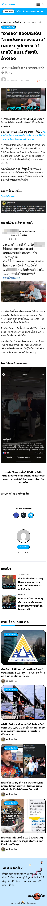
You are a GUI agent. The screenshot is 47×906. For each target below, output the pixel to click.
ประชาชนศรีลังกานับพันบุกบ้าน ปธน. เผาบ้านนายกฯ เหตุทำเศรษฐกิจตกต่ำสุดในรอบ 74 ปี (31, 604)
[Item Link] (23, 647)
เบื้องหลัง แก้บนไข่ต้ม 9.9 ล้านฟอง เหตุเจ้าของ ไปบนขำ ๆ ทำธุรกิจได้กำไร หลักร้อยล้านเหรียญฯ (22, 841)
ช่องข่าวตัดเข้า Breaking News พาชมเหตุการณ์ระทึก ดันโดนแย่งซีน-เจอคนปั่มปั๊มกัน (30, 584)
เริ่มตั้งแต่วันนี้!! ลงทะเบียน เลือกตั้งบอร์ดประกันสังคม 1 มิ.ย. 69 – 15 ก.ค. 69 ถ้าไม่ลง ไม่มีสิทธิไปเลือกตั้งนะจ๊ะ (23, 672)
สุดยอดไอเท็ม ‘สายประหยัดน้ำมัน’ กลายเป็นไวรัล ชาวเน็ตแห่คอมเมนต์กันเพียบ (23, 136)
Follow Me (23, 547)
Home (4, 22)
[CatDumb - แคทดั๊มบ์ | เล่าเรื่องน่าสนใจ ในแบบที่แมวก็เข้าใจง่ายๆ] (8, 4)
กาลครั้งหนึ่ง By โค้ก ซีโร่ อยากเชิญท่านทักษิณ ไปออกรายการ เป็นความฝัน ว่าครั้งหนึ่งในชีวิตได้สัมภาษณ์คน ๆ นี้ (22, 786)
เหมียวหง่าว (11, 681)
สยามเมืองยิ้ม (15, 22)
